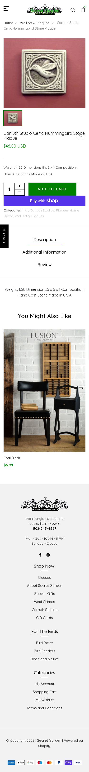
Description (44, 239)
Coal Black (12, 458)
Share (4, 238)
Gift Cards (44, 617)
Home (8, 23)
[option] (44, 73)
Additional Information (44, 252)
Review (44, 264)
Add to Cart (52, 189)
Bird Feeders (44, 651)
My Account (44, 684)
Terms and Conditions (44, 708)
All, (27, 210)
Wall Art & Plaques (35, 23)
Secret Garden (49, 740)
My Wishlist (45, 700)
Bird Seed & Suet (44, 659)
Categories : (13, 210)
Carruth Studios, (43, 210)
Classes (44, 577)
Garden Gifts (44, 593)
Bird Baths (44, 643)
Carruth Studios (44, 609)
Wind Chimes (44, 601)
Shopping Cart (44, 692)
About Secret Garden (44, 585)
